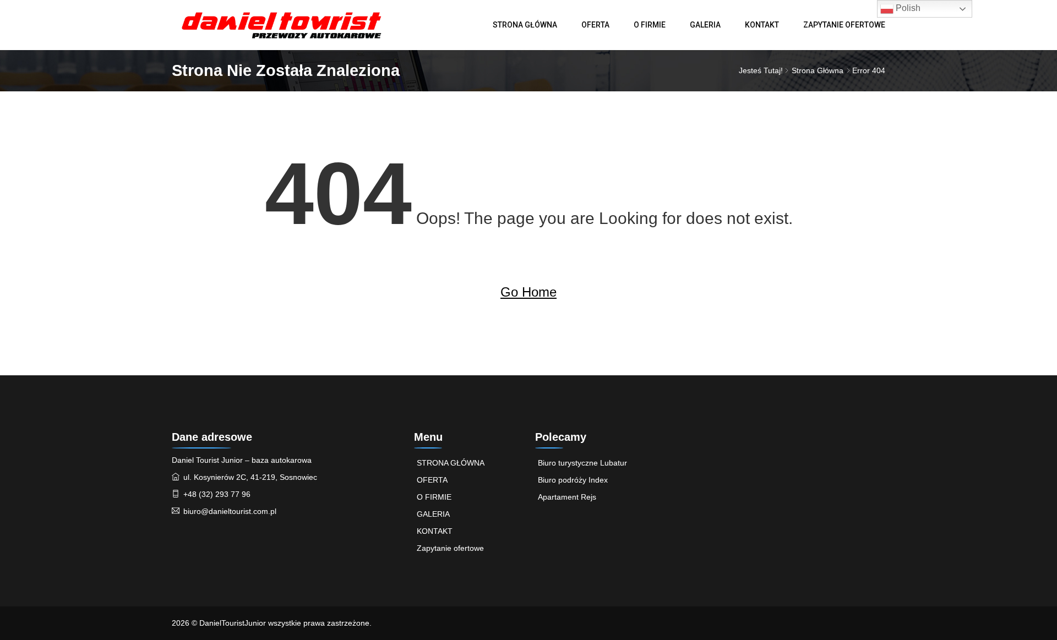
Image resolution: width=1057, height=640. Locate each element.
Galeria (705, 24)
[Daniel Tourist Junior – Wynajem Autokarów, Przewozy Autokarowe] (256, 25)
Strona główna (525, 24)
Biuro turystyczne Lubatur (582, 462)
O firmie (650, 24)
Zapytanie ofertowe (844, 24)
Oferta (595, 24)
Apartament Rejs (567, 497)
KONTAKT (435, 531)
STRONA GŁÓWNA (450, 462)
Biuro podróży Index (573, 479)
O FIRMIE (434, 497)
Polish (906, 8)
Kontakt (762, 24)
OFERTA (432, 479)
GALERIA (433, 514)
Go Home (528, 292)
